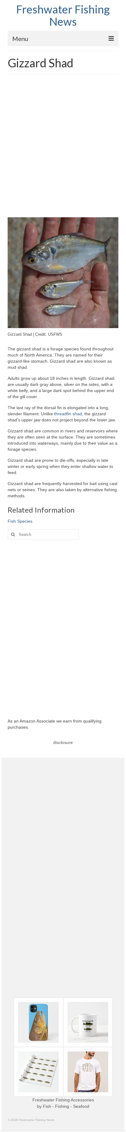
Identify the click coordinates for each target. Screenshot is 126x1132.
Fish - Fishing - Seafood (66, 1106)
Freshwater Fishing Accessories (63, 1099)
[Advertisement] (63, 147)
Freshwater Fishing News (63, 15)
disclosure (63, 742)
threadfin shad (68, 413)
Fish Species (20, 521)
